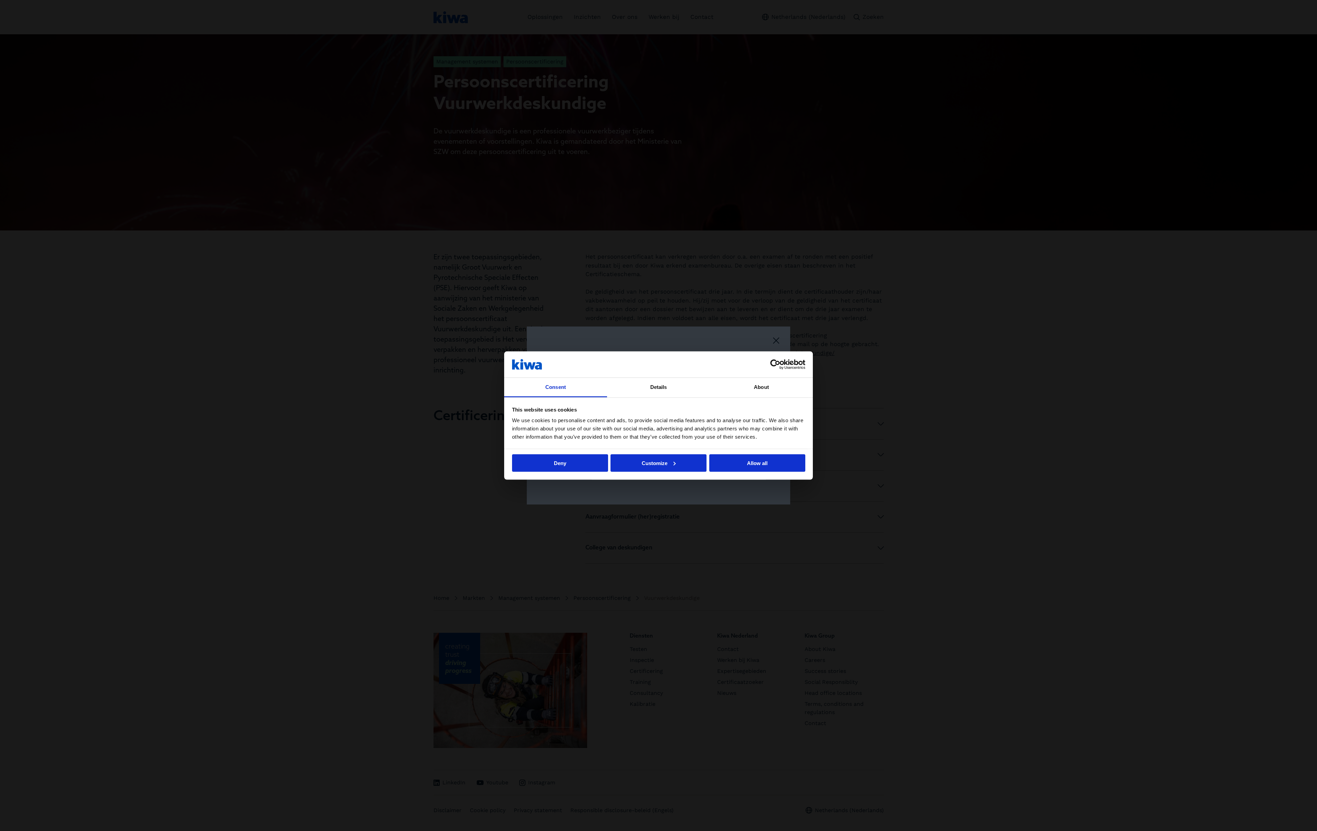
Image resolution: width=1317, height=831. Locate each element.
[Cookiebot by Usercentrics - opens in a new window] (775, 364)
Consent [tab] (555, 387)
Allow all (757, 463)
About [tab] (761, 387)
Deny (560, 463)
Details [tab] (658, 387)
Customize (654, 463)
